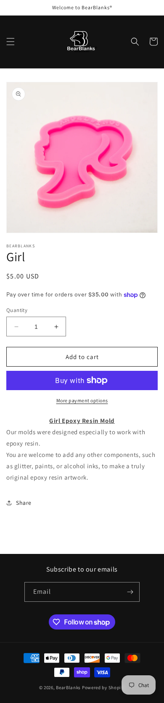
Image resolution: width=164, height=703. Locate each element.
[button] (10, 41)
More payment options (82, 400)
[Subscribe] (130, 592)
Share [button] (24, 502)
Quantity (16, 310)
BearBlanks (68, 687)
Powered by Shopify (103, 687)
